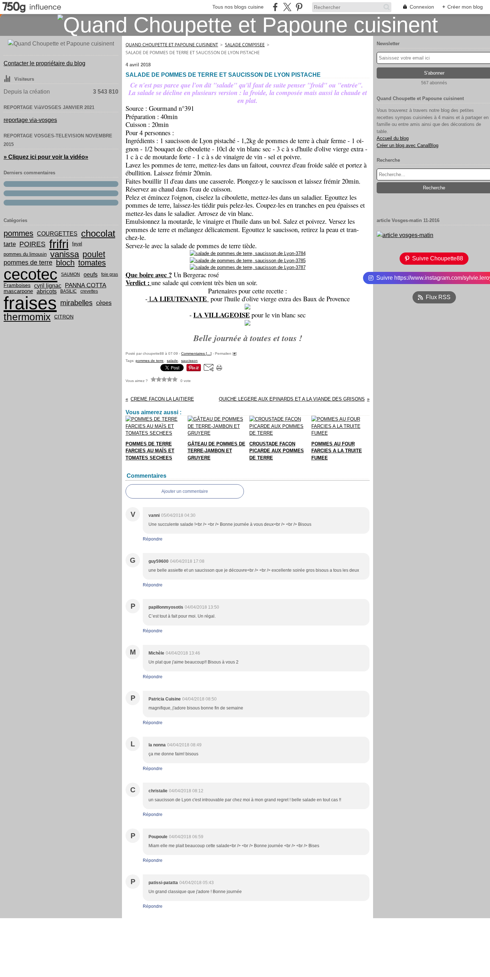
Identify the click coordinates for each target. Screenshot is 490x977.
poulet (94, 254)
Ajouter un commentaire (184, 491)
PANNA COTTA (85, 285)
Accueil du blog (393, 138)
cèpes (104, 303)
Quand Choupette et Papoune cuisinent (172, 45)
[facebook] (275, 7)
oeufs (91, 275)
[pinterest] (299, 7)
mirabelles (76, 303)
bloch (65, 263)
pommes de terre (28, 262)
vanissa (64, 254)
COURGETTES (57, 233)
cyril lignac (47, 285)
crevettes (89, 291)
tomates (92, 263)
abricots (47, 291)
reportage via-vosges (30, 120)
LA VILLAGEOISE (221, 315)
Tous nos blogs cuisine (238, 7)
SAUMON (70, 274)
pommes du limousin (25, 254)
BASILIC (68, 291)
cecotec (30, 274)
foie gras (109, 274)
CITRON (64, 317)
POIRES (32, 244)
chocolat (98, 233)
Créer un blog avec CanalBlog (407, 145)
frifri (59, 244)
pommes (18, 233)
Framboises (17, 285)
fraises (30, 303)
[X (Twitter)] (287, 7)
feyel (77, 244)
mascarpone (18, 291)
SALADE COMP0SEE (245, 45)
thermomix (27, 317)
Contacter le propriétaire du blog (44, 63)
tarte (10, 244)
